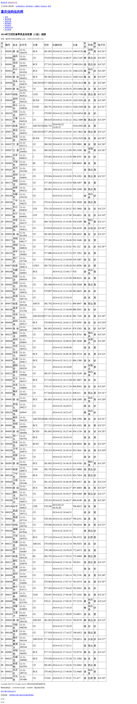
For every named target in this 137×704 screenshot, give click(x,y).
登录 (49, 6)
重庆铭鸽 (8, 23)
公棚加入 (37, 6)
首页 (6, 17)
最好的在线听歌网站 (26, 695)
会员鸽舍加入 (20, 6)
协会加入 (44, 6)
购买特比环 (9, 27)
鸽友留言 (8, 25)
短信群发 (8, 29)
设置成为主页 (12, 2)
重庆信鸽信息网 (12, 11)
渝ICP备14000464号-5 (8, 691)
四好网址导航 (14, 695)
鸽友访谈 (8, 21)
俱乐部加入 (30, 6)
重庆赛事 (8, 19)
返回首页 (4, 2)
